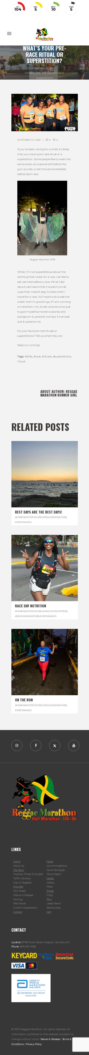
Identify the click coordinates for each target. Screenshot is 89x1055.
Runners (18, 886)
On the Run (24, 699)
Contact (17, 912)
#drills (28, 356)
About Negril (54, 874)
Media (50, 878)
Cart (49, 912)
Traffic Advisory (22, 878)
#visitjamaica (23, 522)
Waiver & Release (23, 895)
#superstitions (62, 356)
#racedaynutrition (54, 611)
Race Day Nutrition (30, 605)
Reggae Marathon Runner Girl (58, 393)
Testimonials (54, 907)
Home (39, 68)
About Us (18, 865)
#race (37, 356)
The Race (18, 870)
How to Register (22, 882)
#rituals (47, 356)
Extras (50, 891)
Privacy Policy (34, 1044)
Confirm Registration (25, 907)
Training (18, 899)
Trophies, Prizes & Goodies (28, 874)
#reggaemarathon (54, 517)
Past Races (19, 903)
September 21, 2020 (29, 140)
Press (49, 886)
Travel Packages (56, 870)
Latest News (54, 903)
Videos (50, 882)
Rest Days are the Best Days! (38, 511)
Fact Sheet (19, 891)
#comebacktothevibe (28, 517)
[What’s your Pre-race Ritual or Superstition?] (44, 112)
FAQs (50, 895)
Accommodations (57, 865)
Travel (21, 361)
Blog (49, 68)
